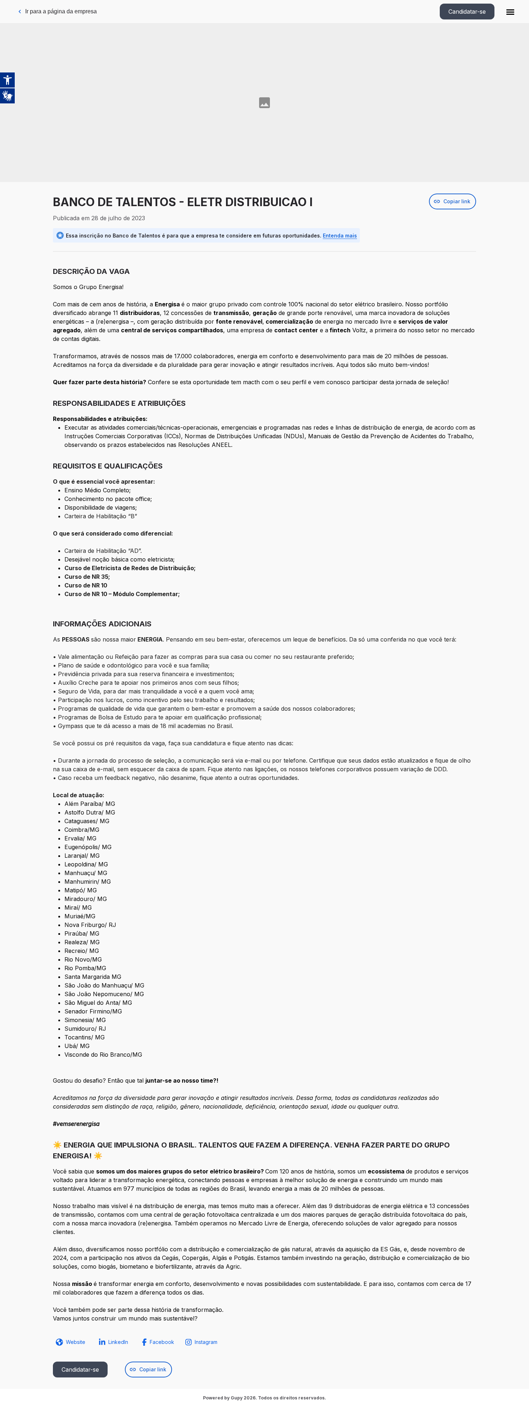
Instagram (206, 1342)
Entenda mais (340, 235)
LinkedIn (118, 1342)
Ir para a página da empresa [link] (61, 11)
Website (75, 1342)
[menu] (510, 11)
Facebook (162, 1342)
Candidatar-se (467, 11)
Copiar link (456, 201)
